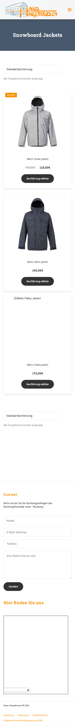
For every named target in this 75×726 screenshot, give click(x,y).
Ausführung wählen (38, 178)
